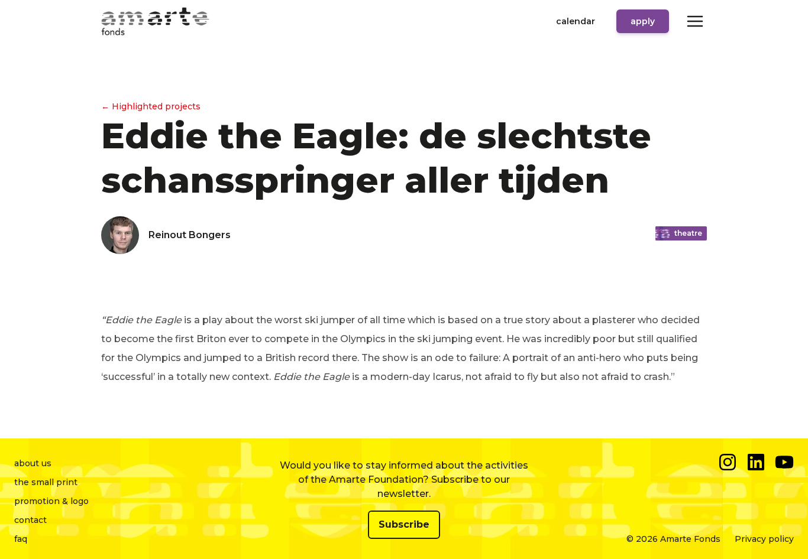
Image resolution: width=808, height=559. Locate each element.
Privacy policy (764, 539)
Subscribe (404, 524)
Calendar (575, 21)
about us (32, 463)
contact (30, 520)
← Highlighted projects (151, 106)
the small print (45, 482)
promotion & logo (51, 501)
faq (20, 539)
